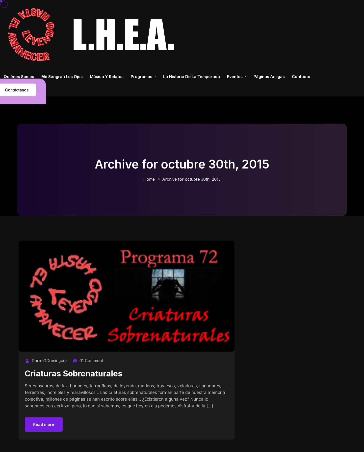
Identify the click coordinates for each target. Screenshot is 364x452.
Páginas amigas (269, 76)
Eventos (235, 76)
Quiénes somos (19, 76)
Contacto (301, 76)
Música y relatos (107, 76)
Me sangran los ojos (62, 76)
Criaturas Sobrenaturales (73, 373)
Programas (141, 76)
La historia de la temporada (191, 76)
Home (149, 179)
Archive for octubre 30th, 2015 (191, 179)
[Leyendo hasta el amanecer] (93, 34)
